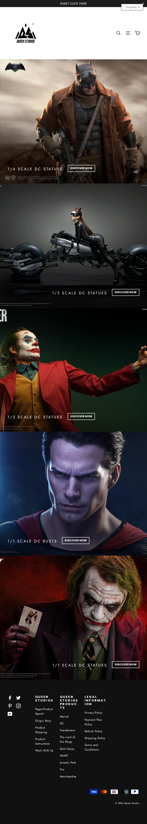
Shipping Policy (95, 738)
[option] (73, 121)
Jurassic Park (68, 762)
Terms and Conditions (92, 747)
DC (62, 723)
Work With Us (44, 750)
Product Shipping (41, 730)
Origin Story (43, 721)
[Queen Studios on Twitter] (18, 697)
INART (64, 756)
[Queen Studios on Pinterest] (10, 705)
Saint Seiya (67, 749)
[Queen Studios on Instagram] (18, 705)
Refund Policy (93, 731)
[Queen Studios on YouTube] (10, 713)
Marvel (64, 716)
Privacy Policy (93, 713)
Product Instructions (42, 741)
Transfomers (67, 730)
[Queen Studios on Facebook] (10, 697)
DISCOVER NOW (81, 168)
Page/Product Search (44, 711)
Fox (62, 769)
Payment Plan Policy (93, 722)
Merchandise (68, 776)
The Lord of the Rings (67, 739)
